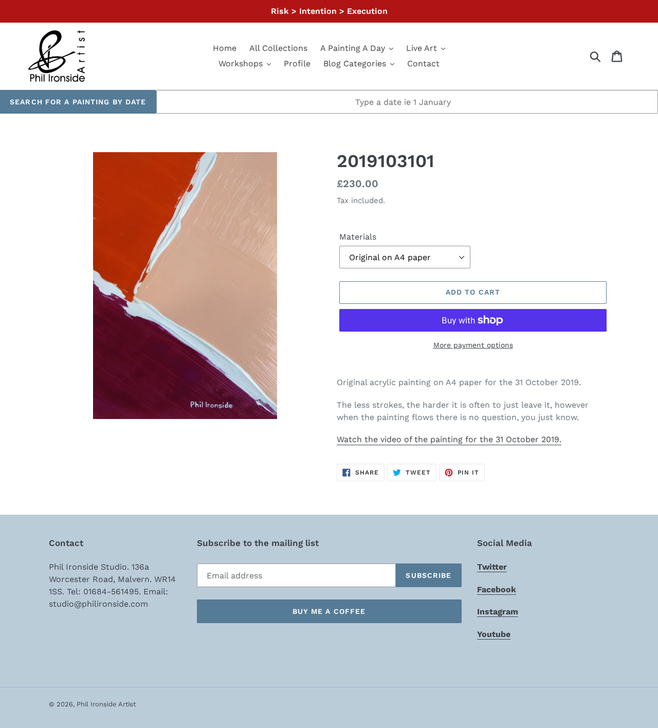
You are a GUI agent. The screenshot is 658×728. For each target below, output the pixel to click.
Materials (357, 237)
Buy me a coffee (329, 611)
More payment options (473, 345)
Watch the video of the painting (449, 439)
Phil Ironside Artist (106, 704)
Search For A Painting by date (78, 102)
